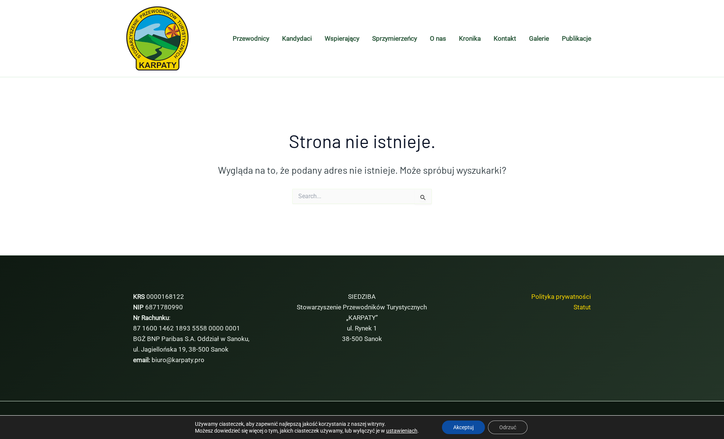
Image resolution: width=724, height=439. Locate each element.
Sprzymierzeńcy (394, 38)
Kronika (470, 38)
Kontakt (505, 38)
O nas (438, 38)
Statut (582, 307)
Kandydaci (297, 38)
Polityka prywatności (561, 296)
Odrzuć (507, 427)
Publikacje (576, 38)
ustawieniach (401, 431)
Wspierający (342, 38)
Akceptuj (463, 427)
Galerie (539, 38)
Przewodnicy (251, 38)
